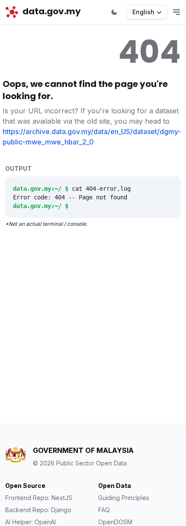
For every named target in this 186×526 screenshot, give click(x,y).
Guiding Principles (123, 497)
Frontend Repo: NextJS (38, 497)
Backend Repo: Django (38, 509)
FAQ (104, 509)
